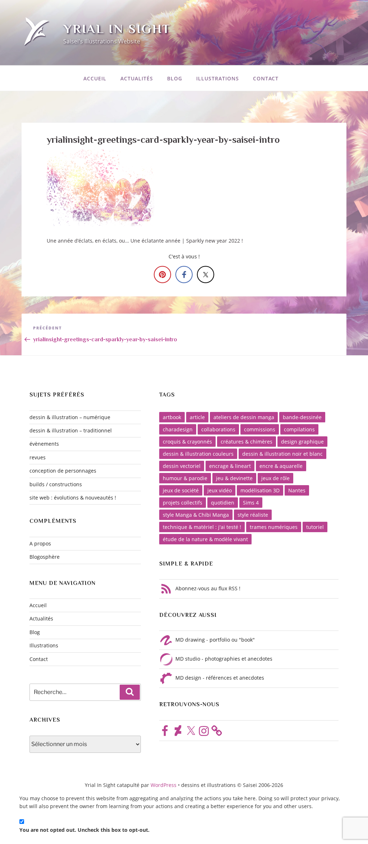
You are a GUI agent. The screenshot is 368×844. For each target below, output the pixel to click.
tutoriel (315, 527)
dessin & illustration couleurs (198, 453)
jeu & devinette (234, 478)
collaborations (218, 429)
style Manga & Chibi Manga (196, 514)
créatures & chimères (246, 441)
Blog (174, 78)
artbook (172, 417)
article (197, 417)
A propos (40, 543)
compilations (299, 429)
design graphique (302, 441)
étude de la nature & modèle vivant (205, 539)
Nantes (296, 490)
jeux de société (181, 490)
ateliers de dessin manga (243, 417)
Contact (266, 78)
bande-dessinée (302, 417)
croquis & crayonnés (187, 441)
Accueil (94, 78)
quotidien (222, 502)
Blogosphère (44, 556)
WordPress (164, 785)
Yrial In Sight (117, 29)
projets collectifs (182, 502)
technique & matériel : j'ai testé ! (202, 527)
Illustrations (217, 78)
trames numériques (274, 527)
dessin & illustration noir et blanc (282, 453)
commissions (259, 429)
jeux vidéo (219, 490)
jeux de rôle (275, 478)
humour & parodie (185, 478)
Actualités (136, 78)
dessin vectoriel (182, 466)
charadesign (178, 429)
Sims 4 (251, 502)
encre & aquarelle (281, 466)
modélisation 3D (260, 490)
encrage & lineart (230, 466)
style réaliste (253, 514)
